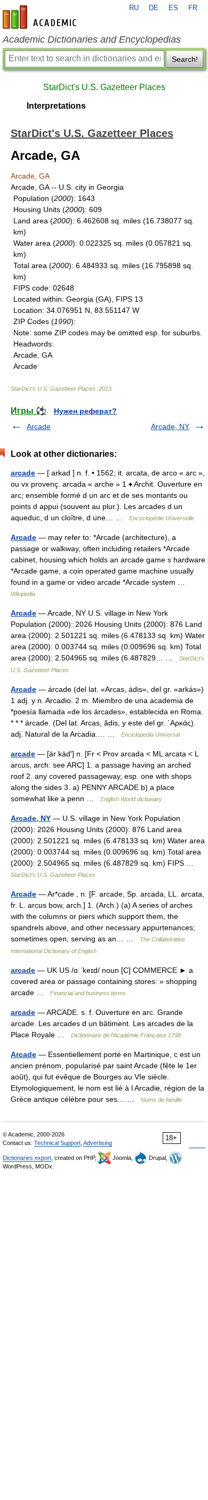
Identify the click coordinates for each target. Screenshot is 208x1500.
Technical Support (57, 1143)
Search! (185, 59)
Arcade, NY (170, 426)
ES (173, 8)
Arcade (39, 426)
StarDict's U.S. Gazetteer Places (104, 87)
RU (134, 8)
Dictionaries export (27, 1158)
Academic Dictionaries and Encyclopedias (92, 39)
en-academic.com (41, 17)
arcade (23, 473)
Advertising (97, 1143)
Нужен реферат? (85, 411)
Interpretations (56, 105)
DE (153, 8)
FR (192, 8)
